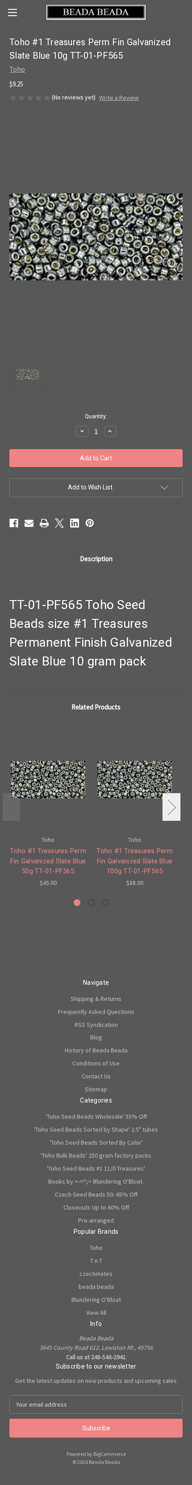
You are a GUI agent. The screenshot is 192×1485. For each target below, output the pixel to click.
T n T (96, 1261)
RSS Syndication (96, 1025)
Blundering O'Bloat (96, 1300)
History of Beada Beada (96, 1050)
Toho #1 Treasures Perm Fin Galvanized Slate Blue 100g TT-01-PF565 (134, 861)
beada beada (96, 1287)
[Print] (44, 523)
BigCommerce (109, 1454)
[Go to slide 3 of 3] (105, 902)
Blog (96, 1037)
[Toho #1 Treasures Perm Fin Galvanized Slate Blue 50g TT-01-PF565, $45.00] (48, 779)
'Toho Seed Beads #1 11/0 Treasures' (96, 1168)
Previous (12, 806)
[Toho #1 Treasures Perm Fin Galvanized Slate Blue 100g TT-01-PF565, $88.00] (134, 779)
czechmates (96, 1274)
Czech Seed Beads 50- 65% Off (96, 1194)
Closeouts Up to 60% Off (96, 1207)
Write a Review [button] (119, 98)
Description (96, 558)
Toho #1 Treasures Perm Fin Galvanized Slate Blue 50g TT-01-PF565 (48, 861)
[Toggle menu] (12, 12)
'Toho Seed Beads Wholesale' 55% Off (96, 1116)
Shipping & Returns (96, 999)
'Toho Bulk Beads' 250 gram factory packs (96, 1155)
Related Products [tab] (96, 707)
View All (96, 1313)
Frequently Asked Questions (96, 1012)
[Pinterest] (89, 523)
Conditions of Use (96, 1063)
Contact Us (96, 1076)
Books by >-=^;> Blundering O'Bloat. (96, 1181)
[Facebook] (13, 523)
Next (171, 806)
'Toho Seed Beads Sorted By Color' (96, 1142)
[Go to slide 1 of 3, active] (77, 902)
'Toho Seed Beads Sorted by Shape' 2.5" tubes (96, 1129)
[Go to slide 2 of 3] (91, 902)
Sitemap (96, 1089)
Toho (96, 1248)
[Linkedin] (74, 523)
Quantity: (96, 416)
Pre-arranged (96, 1220)
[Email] (29, 523)
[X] (59, 523)
